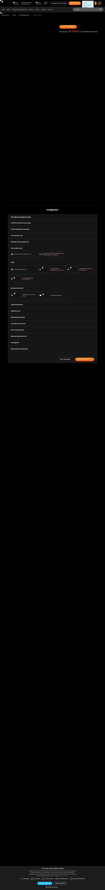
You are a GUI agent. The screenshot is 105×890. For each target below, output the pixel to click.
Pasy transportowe (17, 330)
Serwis (31, 9)
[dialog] (52, 878)
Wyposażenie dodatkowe (19, 349)
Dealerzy (37, 9)
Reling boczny (15, 311)
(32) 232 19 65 (46, 3)
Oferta (8, 9)
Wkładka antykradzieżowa (20, 242)
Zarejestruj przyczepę (59, 3)
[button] (52, 887)
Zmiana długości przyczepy (20, 229)
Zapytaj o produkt (68, 27)
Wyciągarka (15, 343)
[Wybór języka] (100, 3)
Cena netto (94, 31)
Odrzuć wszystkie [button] (60, 883)
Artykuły (43, 9)
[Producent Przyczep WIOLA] (7, 3)
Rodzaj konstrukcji (17, 288)
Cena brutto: (63, 31)
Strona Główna (5, 15)
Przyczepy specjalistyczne (19, 9)
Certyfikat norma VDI (18, 324)
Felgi (13, 262)
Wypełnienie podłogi (18, 317)
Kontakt (50, 9)
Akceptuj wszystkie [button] (44, 883)
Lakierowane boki (17, 305)
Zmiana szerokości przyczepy (21, 223)
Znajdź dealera (74, 3)
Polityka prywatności (63, 875)
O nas (3, 9)
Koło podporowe (17, 248)
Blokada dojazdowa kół (19, 336)
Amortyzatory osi (17, 235)
